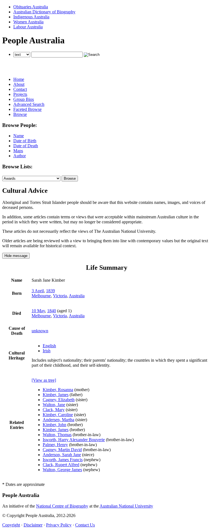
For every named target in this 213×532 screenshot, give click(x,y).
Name (18, 135)
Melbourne (41, 295)
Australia (77, 295)
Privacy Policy (59, 525)
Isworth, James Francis (63, 459)
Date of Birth (24, 140)
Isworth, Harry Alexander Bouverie (74, 439)
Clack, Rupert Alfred (61, 464)
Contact (20, 89)
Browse (20, 114)
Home (18, 79)
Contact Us (85, 525)
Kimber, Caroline (58, 414)
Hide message (15, 256)
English (49, 345)
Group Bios (23, 99)
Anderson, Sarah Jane (62, 454)
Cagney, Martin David (62, 449)
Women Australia (28, 21)
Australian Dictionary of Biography (44, 11)
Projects (20, 94)
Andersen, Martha (58, 419)
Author (19, 155)
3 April (38, 290)
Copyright (11, 525)
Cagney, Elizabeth (59, 399)
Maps (18, 150)
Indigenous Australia (31, 16)
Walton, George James (62, 469)
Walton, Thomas (57, 434)
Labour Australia (28, 26)
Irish (46, 350)
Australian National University (126, 506)
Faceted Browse (27, 109)
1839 (50, 290)
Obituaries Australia (30, 6)
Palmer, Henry (55, 444)
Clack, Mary (54, 409)
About (18, 84)
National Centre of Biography (62, 506)
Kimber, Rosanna (58, 389)
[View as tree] (44, 380)
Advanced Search (28, 104)
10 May (38, 310)
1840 (51, 310)
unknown (40, 330)
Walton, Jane (54, 404)
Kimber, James (56, 394)
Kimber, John (54, 424)
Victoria (60, 295)
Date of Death (25, 145)
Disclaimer (33, 525)
